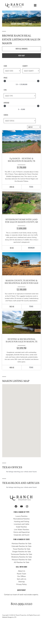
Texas (31, 187)
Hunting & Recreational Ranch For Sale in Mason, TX (21, 340)
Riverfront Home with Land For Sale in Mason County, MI (21, 221)
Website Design (7, 617)
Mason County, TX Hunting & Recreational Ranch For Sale (21, 282)
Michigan (31, 248)
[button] (35, 5)
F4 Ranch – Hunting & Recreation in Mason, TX (21, 160)
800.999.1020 (21, 604)
